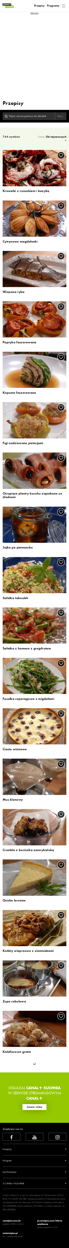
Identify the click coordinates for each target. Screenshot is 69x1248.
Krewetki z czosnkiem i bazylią (26, 191)
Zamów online (34, 1107)
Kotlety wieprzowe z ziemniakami (28, 951)
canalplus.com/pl (12, 1220)
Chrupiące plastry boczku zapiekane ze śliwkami (32, 495)
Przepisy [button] (7, 1149)
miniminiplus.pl (10, 1233)
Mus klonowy (13, 800)
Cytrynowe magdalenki (20, 241)
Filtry (60, 116)
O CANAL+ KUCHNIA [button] (13, 1184)
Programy (53, 5)
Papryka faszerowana (19, 342)
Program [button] (7, 1161)
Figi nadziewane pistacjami (23, 443)
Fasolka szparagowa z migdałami (28, 699)
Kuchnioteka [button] (9, 1172)
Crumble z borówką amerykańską (28, 850)
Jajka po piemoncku (18, 547)
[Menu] (64, 6)
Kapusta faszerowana (19, 393)
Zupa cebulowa (14, 1001)
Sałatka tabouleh (15, 598)
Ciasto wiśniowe (15, 749)
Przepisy (39, 5)
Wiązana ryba (14, 292)
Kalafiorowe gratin (17, 1052)
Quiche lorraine (14, 900)
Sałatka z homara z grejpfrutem (27, 648)
